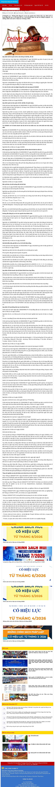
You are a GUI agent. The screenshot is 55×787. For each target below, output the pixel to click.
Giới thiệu (4, 5)
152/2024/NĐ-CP (24, 152)
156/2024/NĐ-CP (24, 245)
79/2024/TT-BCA (13, 459)
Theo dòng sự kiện (9, 732)
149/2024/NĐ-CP (24, 105)
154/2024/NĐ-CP (24, 216)
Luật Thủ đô (19, 327)
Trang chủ (10, 763)
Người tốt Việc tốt (39, 5)
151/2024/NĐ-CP (13, 130)
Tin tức (10, 5)
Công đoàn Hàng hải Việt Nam (9, 1)
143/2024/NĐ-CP (14, 76)
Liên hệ (46, 5)
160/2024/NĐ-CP (23, 309)
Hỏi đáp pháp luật (28, 5)
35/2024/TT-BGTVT (22, 419)
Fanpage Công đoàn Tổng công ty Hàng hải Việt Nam (34, 763)
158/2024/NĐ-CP (13, 273)
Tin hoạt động (16, 763)
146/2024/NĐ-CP (25, 89)
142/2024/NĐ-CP (23, 59)
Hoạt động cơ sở (18, 5)
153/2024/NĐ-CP (29, 187)
